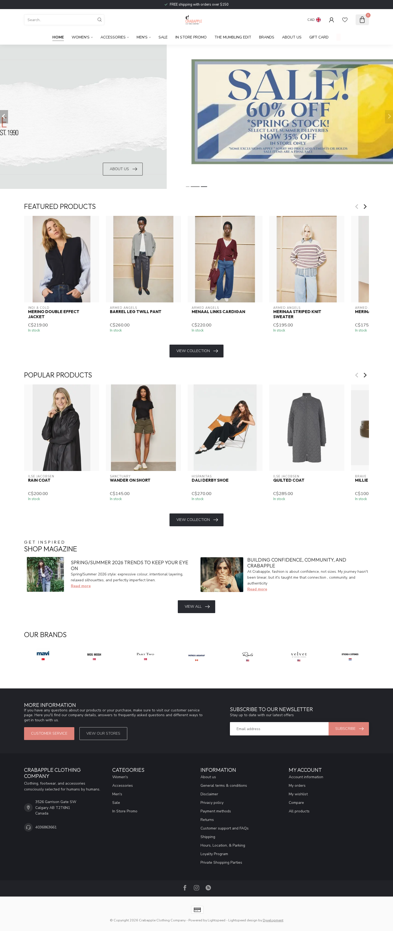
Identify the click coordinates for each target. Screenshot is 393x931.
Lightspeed (216, 920)
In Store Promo (191, 37)
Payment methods (216, 811)
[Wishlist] (345, 19)
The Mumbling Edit (232, 37)
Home (58, 37)
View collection (193, 350)
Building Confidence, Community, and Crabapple (296, 563)
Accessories (113, 37)
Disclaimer (209, 794)
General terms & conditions (224, 785)
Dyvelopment (273, 920)
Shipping (208, 836)
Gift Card (319, 37)
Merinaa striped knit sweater (297, 314)
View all (193, 606)
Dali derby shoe (210, 480)
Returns (207, 819)
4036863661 (46, 827)
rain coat (39, 480)
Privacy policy (212, 802)
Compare (296, 802)
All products (299, 811)
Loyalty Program (214, 853)
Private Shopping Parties (221, 862)
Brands (266, 37)
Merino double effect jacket (53, 314)
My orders (297, 785)
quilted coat (289, 480)
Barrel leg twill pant (135, 311)
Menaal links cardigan (218, 311)
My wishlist (298, 794)
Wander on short (130, 480)
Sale (163, 37)
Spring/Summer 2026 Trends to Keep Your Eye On (129, 565)
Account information (306, 777)
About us (208, 777)
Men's (142, 37)
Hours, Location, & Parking (223, 845)
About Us (292, 37)
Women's (81, 37)
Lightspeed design (242, 920)
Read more (81, 586)
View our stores (103, 733)
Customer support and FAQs (225, 828)
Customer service (49, 733)
